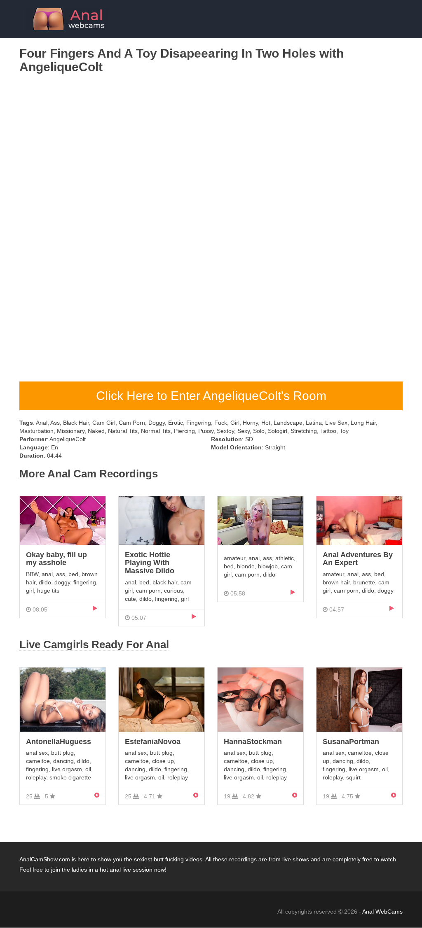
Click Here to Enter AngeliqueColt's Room (211, 395)
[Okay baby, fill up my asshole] (63, 520)
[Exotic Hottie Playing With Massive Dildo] (161, 520)
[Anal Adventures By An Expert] (359, 520)
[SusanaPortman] (359, 698)
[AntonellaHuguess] (63, 698)
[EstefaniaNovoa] (161, 698)
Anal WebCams (382, 911)
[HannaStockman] (260, 698)
